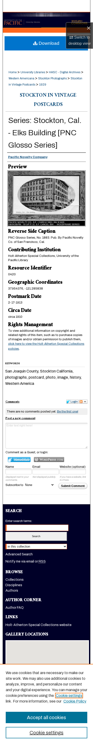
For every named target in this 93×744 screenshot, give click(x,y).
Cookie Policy (74, 701)
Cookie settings (69, 696)
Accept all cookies (46, 717)
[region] (46, 704)
